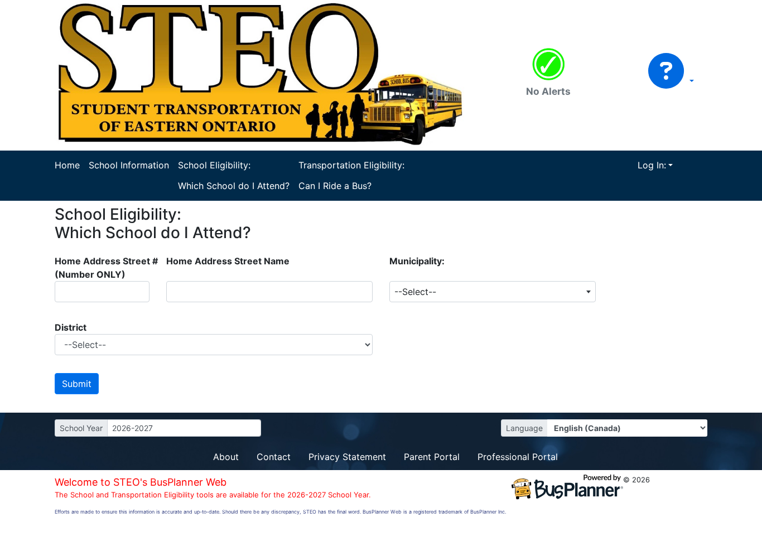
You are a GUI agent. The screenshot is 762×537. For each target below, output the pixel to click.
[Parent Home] (269, 74)
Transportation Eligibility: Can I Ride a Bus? (351, 175)
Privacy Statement (347, 456)
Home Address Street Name (228, 261)
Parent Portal (432, 456)
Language (524, 428)
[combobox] (492, 291)
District (70, 327)
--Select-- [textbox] (415, 291)
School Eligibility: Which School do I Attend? (234, 175)
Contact (274, 456)
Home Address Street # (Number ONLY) (106, 267)
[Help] (670, 80)
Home (67, 165)
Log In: (652, 165)
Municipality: (417, 261)
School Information (129, 165)
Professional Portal (518, 456)
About (226, 456)
